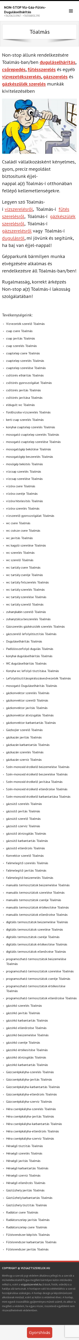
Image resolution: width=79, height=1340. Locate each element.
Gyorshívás (39, 1332)
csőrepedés (14, 69)
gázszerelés (55, 76)
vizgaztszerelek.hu (31, 1284)
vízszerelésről (19, 209)
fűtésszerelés (42, 69)
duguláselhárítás (57, 62)
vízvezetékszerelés (21, 76)
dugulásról (13, 238)
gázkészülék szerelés (24, 84)
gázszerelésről (17, 231)
